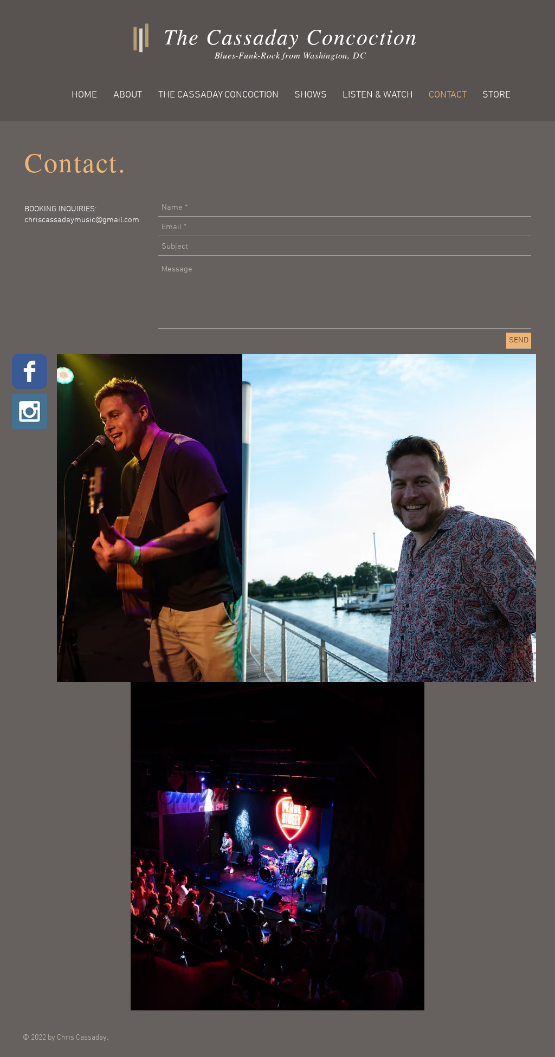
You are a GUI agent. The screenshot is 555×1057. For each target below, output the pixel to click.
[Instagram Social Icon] (29, 411)
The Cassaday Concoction (290, 35)
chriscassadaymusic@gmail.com (81, 220)
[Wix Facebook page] (29, 371)
